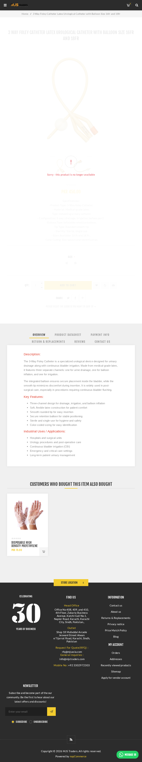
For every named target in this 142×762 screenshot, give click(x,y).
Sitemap (116, 671)
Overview (39, 334)
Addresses (116, 659)
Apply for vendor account (116, 677)
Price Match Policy (116, 630)
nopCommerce (78, 756)
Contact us (116, 605)
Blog (116, 636)
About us (116, 611)
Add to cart (43, 551)
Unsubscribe (41, 721)
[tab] (39, 334)
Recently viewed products (116, 665)
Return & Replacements (48, 341)
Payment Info (100, 334)
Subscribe (21, 721)
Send (51, 711)
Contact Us (102, 341)
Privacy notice (116, 624)
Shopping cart (130, 4)
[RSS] (71, 739)
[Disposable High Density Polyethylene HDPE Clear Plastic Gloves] (27, 514)
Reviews (79, 341)
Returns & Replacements (115, 617)
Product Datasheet (68, 334)
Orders (116, 652)
